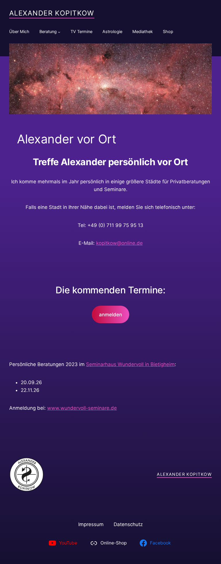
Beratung (48, 31)
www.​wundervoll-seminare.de (82, 408)
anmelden (110, 314)
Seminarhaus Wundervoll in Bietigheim (130, 364)
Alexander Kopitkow (51, 13)
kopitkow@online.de (119, 243)
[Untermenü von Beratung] (59, 32)
